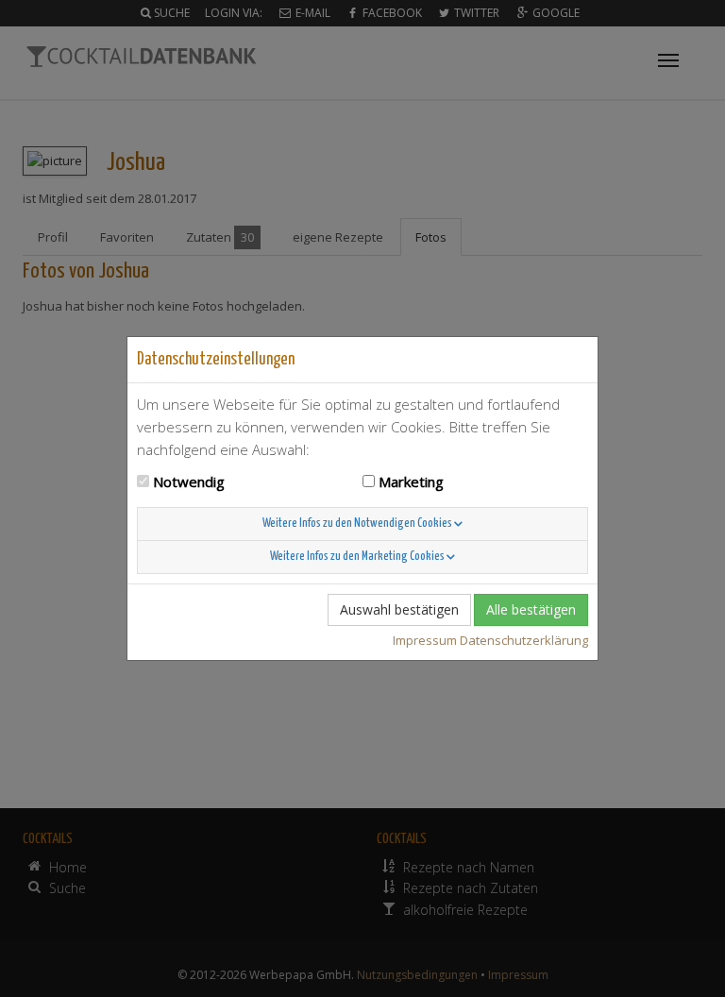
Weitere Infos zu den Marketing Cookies (358, 556)
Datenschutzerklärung (524, 640)
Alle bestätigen (531, 609)
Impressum (425, 640)
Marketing (411, 481)
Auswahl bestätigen (399, 609)
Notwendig (189, 481)
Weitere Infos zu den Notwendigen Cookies (358, 523)
